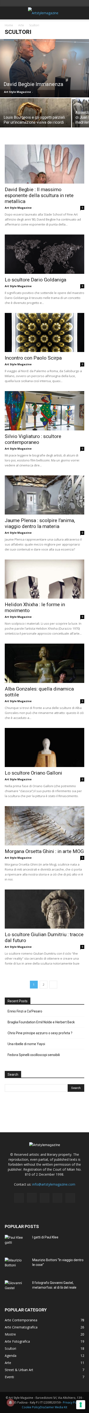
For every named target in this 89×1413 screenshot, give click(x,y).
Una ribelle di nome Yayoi (26, 1044)
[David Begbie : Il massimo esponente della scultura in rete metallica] (44, 164)
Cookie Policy (31, 1407)
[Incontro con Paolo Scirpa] (44, 332)
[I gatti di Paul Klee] (16, 1243)
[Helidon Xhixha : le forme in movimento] (44, 579)
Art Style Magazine (17, 92)
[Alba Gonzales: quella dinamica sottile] (44, 663)
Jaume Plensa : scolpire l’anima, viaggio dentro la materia (40, 523)
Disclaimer (47, 1407)
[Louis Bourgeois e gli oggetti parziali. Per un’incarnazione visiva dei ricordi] (35, 115)
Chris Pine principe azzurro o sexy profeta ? (40, 1033)
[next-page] (53, 985)
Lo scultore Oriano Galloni (33, 773)
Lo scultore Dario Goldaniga (35, 280)
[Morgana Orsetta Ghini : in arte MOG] (44, 825)
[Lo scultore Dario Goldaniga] (44, 254)
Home (9, 25)
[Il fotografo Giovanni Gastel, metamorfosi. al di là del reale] (16, 1288)
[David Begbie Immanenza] (44, 68)
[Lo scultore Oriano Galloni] (44, 747)
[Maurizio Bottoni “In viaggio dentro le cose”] (16, 1266)
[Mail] (44, 1198)
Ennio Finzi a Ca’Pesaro (25, 1011)
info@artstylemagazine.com (53, 1184)
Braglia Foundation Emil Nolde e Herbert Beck (41, 1022)
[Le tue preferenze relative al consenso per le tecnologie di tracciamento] (80, 1404)
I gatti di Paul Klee (45, 1237)
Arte (21, 25)
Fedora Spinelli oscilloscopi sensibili (34, 1055)
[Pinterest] (57, 1198)
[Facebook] (19, 1198)
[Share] (70, 1198)
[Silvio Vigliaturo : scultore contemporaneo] (44, 410)
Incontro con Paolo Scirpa (33, 358)
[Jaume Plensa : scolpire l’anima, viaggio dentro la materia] (44, 495)
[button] (8, 13)
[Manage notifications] (10, 1402)
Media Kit (61, 1407)
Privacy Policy (72, 1402)
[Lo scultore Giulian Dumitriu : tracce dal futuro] (44, 909)
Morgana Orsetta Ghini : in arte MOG (44, 851)
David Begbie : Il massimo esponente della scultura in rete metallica (39, 195)
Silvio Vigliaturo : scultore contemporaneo (33, 439)
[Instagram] (32, 1197)
